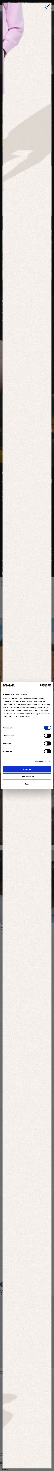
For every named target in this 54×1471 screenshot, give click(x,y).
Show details (40, 761)
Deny (27, 784)
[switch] (47, 736)
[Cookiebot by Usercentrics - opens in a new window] (40, 685)
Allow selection (27, 777)
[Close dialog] (47, 6)
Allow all (27, 769)
